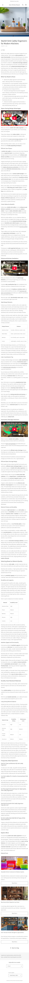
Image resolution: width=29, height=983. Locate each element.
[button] (2, 4)
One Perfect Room (12, 980)
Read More (14, 883)
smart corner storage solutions (16, 139)
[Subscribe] (21, 966)
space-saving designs (11, 443)
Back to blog (15, 948)
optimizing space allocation (9, 367)
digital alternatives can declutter (10, 167)
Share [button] (3, 50)
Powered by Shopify (19, 980)
